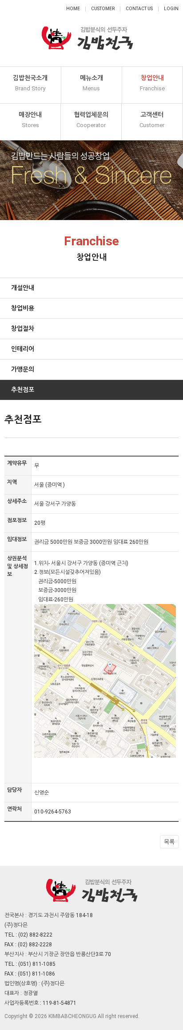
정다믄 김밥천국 (87, 33)
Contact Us (139, 8)
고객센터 (151, 119)
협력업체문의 (91, 119)
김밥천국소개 (30, 83)
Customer (103, 8)
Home (73, 8)
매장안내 (30, 119)
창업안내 (152, 83)
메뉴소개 (91, 83)
